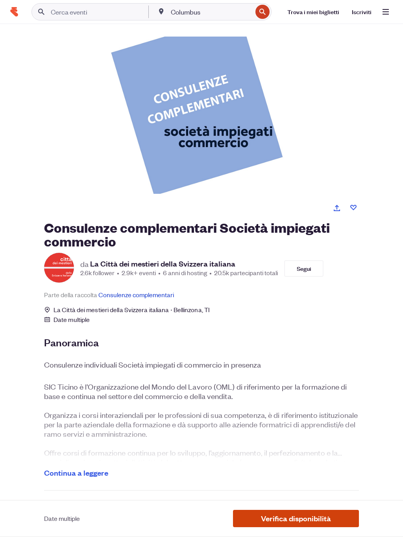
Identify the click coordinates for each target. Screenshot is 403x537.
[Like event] (353, 207)
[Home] (14, 12)
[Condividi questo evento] (337, 208)
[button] (296, 518)
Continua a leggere (76, 473)
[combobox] (210, 12)
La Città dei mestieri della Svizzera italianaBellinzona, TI (132, 309)
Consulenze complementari (136, 295)
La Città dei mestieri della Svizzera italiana (162, 263)
